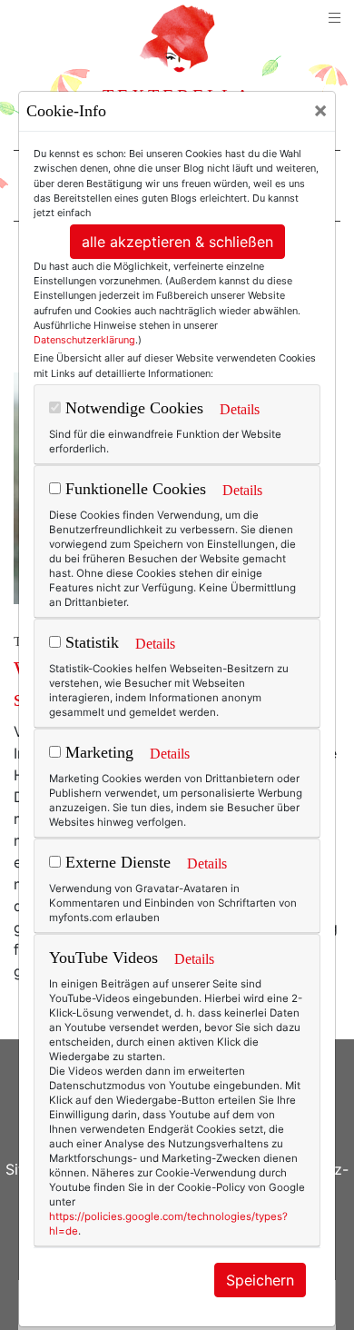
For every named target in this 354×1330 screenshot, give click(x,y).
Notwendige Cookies (132, 408)
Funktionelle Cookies (133, 489)
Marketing (97, 752)
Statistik (90, 642)
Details (240, 409)
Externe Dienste (116, 862)
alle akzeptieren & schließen (177, 242)
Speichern (260, 1280)
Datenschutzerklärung (84, 339)
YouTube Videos (103, 957)
